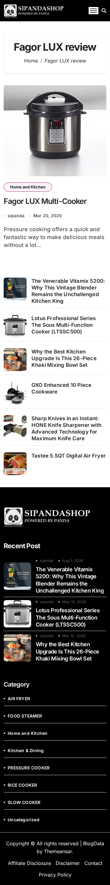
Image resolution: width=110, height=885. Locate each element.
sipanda (16, 215)
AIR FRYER (19, 698)
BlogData (93, 843)
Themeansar (58, 851)
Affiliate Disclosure (29, 863)
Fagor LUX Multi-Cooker (45, 201)
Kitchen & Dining (26, 750)
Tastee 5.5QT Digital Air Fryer (68, 456)
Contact (93, 863)
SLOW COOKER (24, 802)
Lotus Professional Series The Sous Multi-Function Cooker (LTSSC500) (63, 325)
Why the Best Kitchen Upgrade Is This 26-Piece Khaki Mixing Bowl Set (64, 358)
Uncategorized (23, 819)
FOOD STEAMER (25, 715)
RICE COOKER (22, 785)
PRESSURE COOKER (29, 767)
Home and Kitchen (28, 186)
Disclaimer (68, 863)
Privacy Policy (55, 875)
